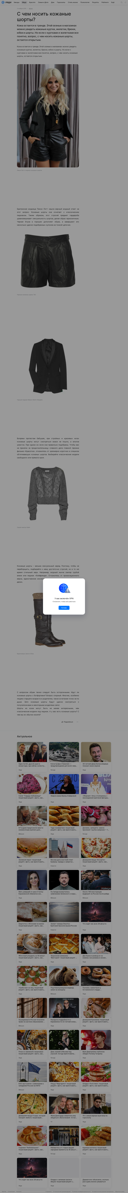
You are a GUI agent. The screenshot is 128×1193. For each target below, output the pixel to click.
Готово (64, 608)
